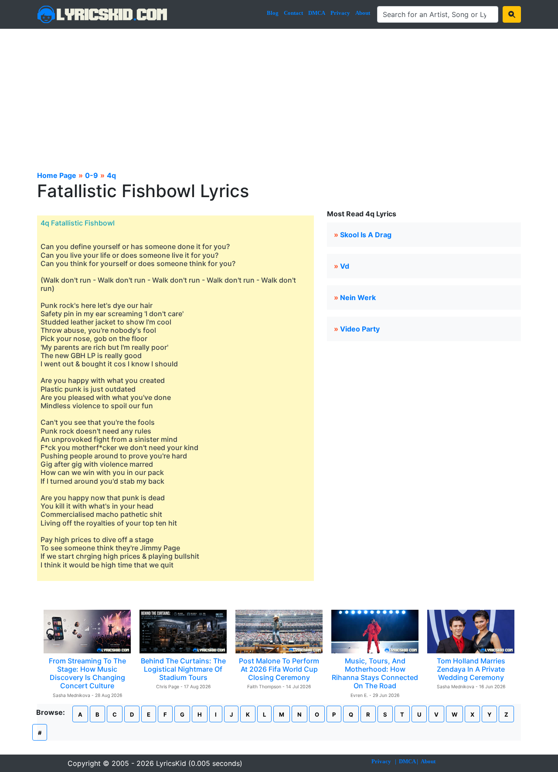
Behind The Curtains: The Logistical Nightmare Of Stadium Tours (183, 669)
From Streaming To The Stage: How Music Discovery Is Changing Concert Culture (87, 673)
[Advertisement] (279, 94)
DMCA (316, 13)
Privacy (340, 13)
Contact (293, 13)
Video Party (360, 329)
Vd (344, 266)
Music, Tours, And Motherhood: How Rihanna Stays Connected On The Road (375, 673)
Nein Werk (358, 297)
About (362, 13)
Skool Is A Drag (365, 234)
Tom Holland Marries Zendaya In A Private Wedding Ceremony (471, 669)
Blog (273, 13)
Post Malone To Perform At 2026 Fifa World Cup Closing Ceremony (279, 669)
